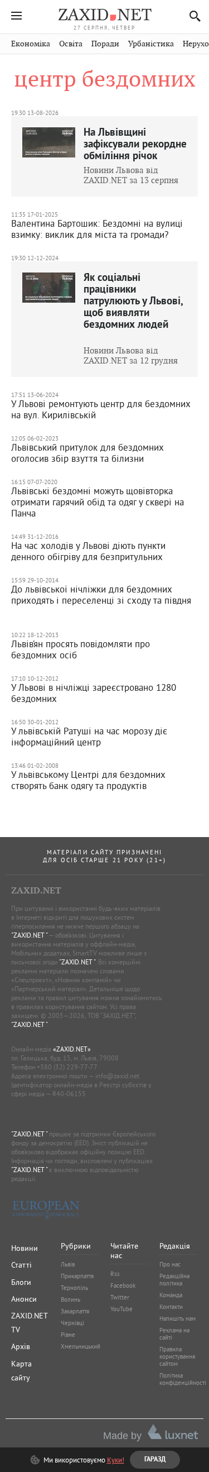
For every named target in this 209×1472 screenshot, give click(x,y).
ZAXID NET (104, 14)
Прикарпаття (77, 1276)
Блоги (21, 1282)
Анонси (24, 1299)
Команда (170, 1295)
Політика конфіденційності (182, 1379)
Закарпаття (75, 1311)
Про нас (170, 1264)
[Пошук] (192, 16)
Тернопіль (74, 1288)
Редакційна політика (174, 1279)
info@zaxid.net (117, 1076)
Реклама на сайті (174, 1333)
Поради (105, 44)
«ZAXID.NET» (72, 1049)
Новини (24, 1248)
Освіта (70, 44)
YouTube (121, 1309)
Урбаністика (151, 44)
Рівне (68, 1335)
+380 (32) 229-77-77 (67, 1067)
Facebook (122, 1285)
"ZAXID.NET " (29, 935)
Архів (20, 1346)
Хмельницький (80, 1346)
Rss (115, 1274)
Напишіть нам (177, 1318)
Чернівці (72, 1323)
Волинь (70, 1299)
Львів (68, 1264)
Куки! (115, 1459)
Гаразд (158, 133)
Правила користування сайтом (177, 1356)
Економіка (30, 44)
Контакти (171, 1307)
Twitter (119, 1297)
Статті (21, 1265)
